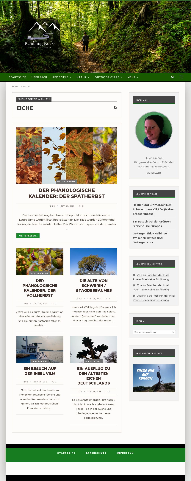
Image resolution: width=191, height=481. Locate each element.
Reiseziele (60, 77)
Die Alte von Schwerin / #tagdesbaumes (94, 285)
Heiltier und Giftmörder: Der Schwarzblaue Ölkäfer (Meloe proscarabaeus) (153, 209)
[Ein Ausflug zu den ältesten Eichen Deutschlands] (93, 349)
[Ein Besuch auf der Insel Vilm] (39, 349)
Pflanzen (93, 273)
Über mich (39, 77)
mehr (132, 77)
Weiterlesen (154, 173)
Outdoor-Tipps (107, 77)
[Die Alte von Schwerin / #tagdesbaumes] (93, 261)
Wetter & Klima (66, 181)
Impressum (125, 453)
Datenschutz (96, 453)
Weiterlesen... (27, 235)
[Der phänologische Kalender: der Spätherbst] (66, 155)
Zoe (139, 274)
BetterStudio (127, 470)
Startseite (17, 77)
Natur (82, 77)
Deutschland (40, 361)
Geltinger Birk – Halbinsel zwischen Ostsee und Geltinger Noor (150, 238)
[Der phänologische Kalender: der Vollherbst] (39, 261)
